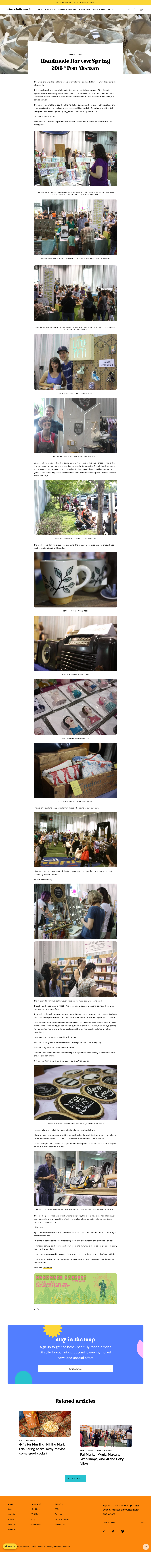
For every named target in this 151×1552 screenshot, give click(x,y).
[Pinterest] (122, 1532)
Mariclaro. (111, 1209)
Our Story (35, 1509)
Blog (33, 1519)
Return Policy (65, 1546)
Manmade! (47, 1267)
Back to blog (75, 1478)
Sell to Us (12, 1524)
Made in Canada (62, 1519)
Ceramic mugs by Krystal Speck (75, 611)
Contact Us (60, 1524)
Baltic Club (63, 258)
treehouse (64, 1259)
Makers (11, 1519)
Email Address (75, 1366)
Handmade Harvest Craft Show (95, 82)
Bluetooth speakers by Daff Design (75, 674)
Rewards (11, 1529)
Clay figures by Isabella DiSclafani (75, 738)
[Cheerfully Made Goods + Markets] (22, 9)
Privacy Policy (52, 1546)
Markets (11, 1514)
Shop (10, 1509)
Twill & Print (93, 457)
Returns (58, 1514)
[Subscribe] (142, 1522)
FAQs (57, 1509)
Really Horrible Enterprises (55, 327)
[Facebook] (113, 1531)
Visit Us (34, 1514)
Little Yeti (65, 393)
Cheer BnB (36, 1524)
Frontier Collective (96, 1124)
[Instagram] (104, 1531)
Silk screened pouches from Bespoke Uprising (75, 802)
